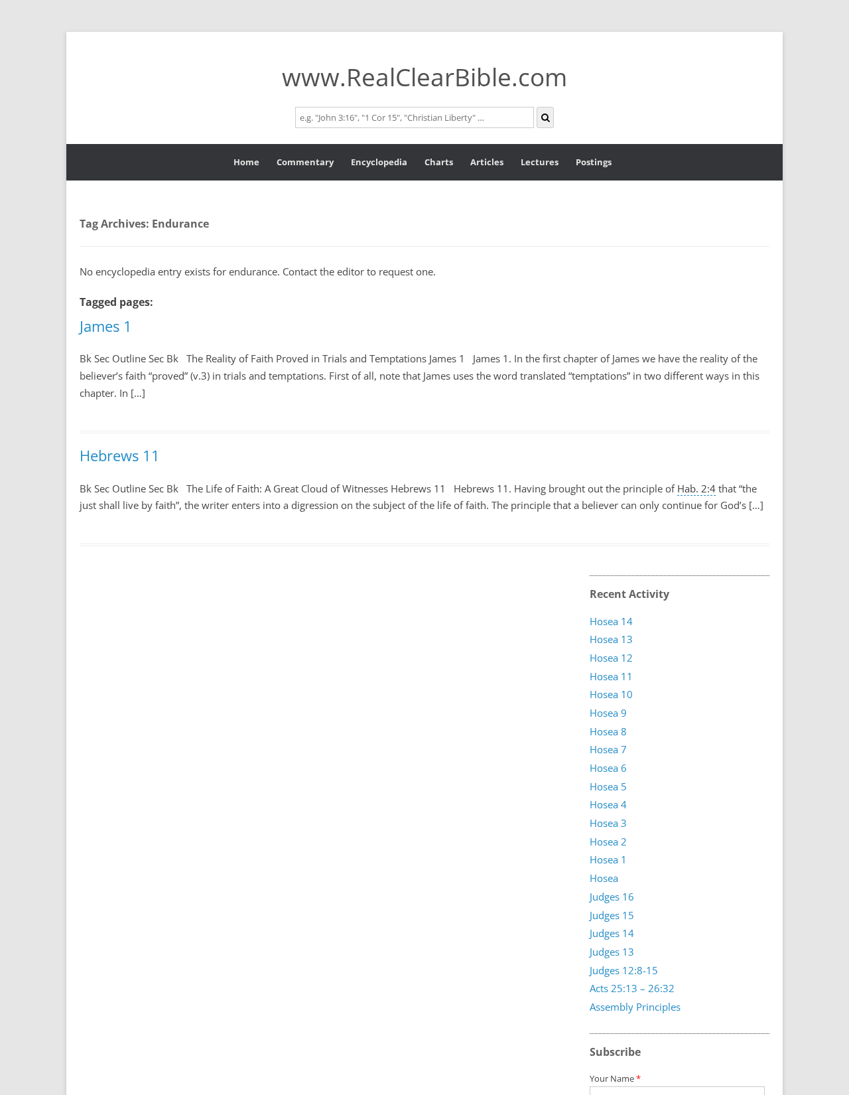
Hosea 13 (611, 639)
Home (246, 162)
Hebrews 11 (120, 455)
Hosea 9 (608, 712)
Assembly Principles (635, 1006)
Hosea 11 (611, 676)
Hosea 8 (608, 731)
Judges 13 (612, 951)
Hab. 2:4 (696, 488)
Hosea (604, 878)
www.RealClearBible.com (424, 77)
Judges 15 (612, 915)
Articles (486, 162)
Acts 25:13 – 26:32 (632, 988)
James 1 (106, 326)
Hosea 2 (608, 841)
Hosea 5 (608, 786)
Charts (438, 162)
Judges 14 (612, 933)
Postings (594, 162)
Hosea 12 (611, 657)
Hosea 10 (611, 694)
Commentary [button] (305, 162)
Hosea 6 (608, 768)
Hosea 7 (608, 750)
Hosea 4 (608, 805)
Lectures (539, 162)
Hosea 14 (611, 621)
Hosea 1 (608, 860)
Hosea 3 (608, 823)
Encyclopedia (379, 162)
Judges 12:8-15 (624, 970)
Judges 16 (612, 896)
